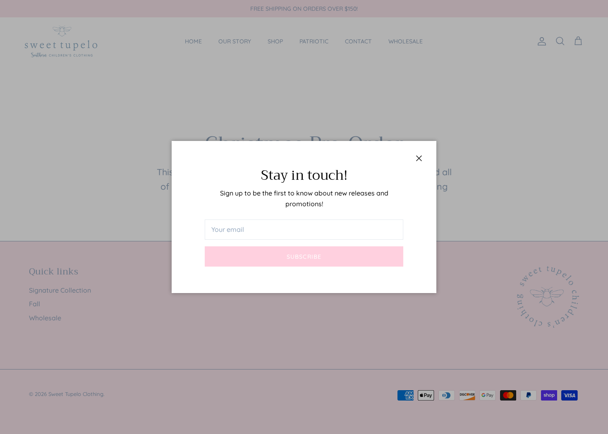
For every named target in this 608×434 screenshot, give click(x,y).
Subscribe (304, 256)
